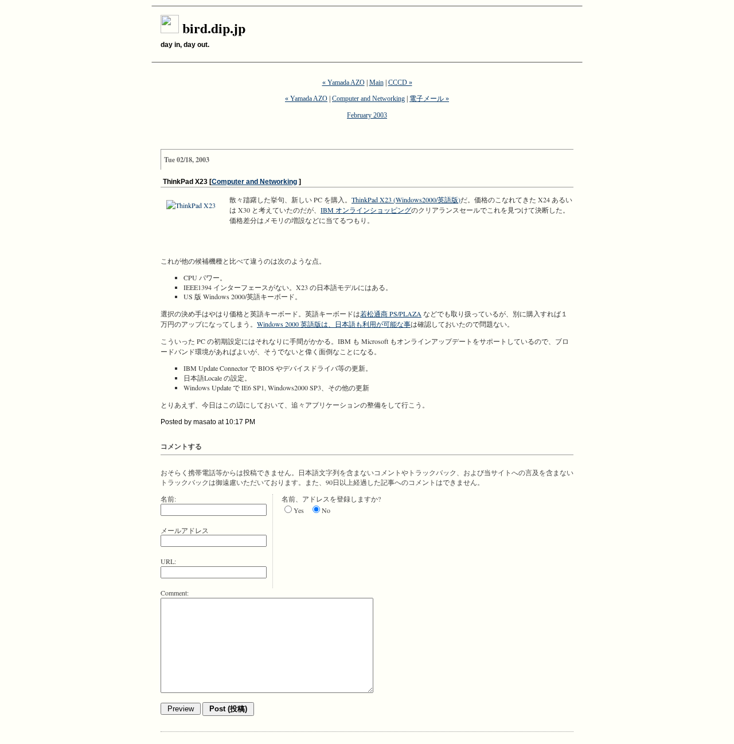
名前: (168, 498)
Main (376, 83)
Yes (299, 510)
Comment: (175, 592)
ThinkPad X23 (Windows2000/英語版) (406, 199)
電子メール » (429, 99)
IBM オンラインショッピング (366, 209)
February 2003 (367, 115)
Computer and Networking (368, 99)
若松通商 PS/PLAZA (390, 313)
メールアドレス (185, 530)
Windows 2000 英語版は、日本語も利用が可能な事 (334, 323)
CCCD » (400, 83)
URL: (168, 561)
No (326, 510)
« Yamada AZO (343, 83)
